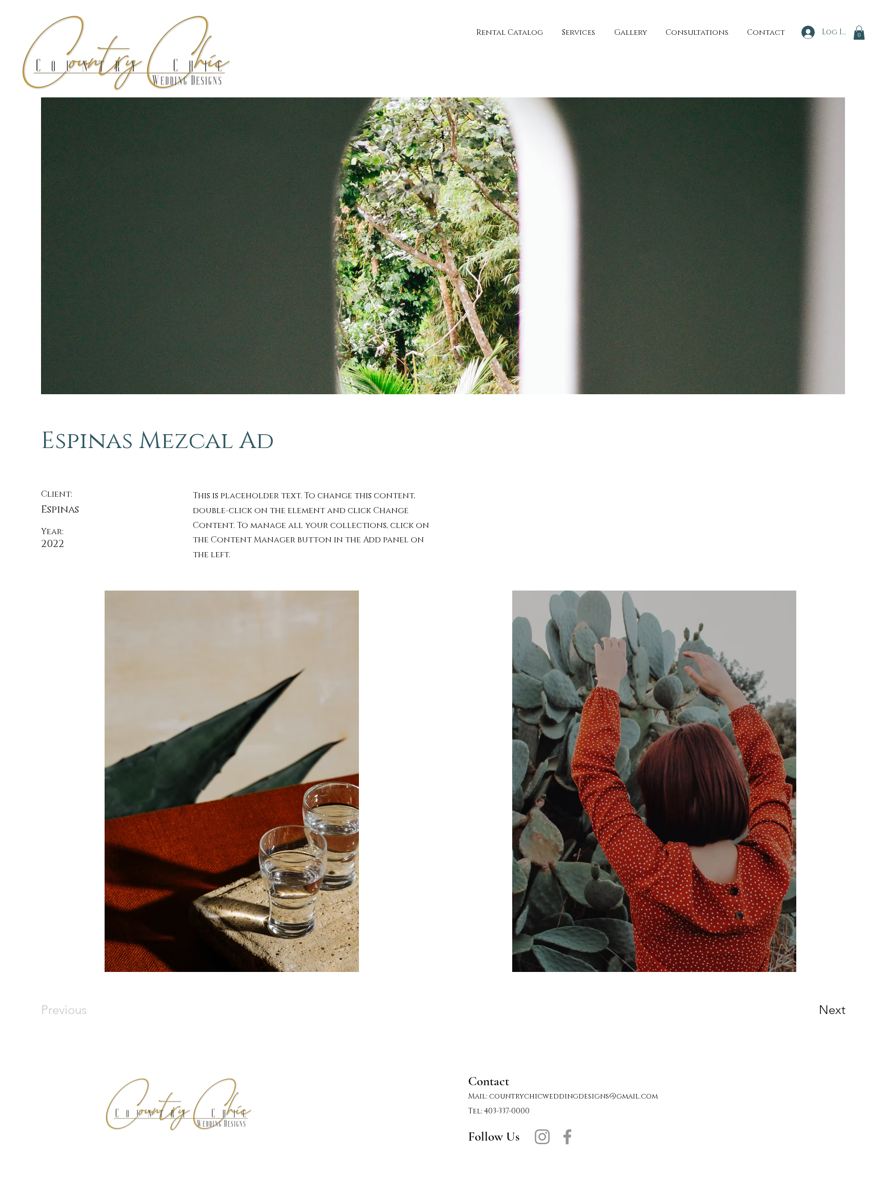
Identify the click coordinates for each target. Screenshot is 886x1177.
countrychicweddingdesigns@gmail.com (573, 1096)
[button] (859, 32)
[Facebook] (567, 1137)
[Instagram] (542, 1137)
